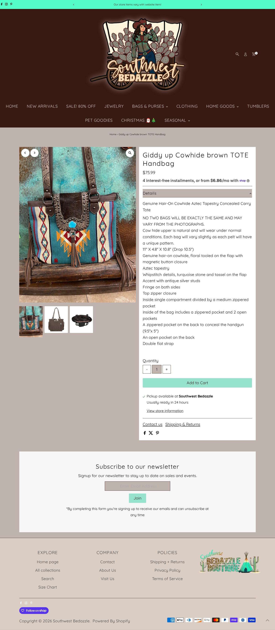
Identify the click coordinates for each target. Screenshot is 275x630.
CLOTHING (187, 106)
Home (113, 134)
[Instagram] (6, 4)
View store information (165, 411)
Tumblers (258, 106)
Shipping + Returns (167, 561)
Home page (48, 561)
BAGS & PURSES (148, 106)
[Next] (201, 4)
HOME (12, 106)
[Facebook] (1, 4)
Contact (107, 561)
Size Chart (47, 587)
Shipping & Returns (182, 424)
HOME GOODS (221, 106)
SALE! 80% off (81, 106)
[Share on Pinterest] (157, 433)
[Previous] (74, 4)
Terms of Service (167, 578)
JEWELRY (113, 106)
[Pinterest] (11, 4)
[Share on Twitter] (151, 433)
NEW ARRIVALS (42, 106)
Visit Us (107, 578)
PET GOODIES (99, 120)
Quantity (150, 360)
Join (137, 498)
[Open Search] (237, 54)
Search (47, 578)
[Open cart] (254, 54)
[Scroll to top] (267, 619)
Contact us (152, 424)
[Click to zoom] (130, 153)
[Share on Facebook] (145, 433)
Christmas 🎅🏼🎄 (138, 120)
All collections (47, 570)
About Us (107, 570)
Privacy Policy (167, 570)
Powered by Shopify (111, 620)
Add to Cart (197, 382)
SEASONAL (176, 120)
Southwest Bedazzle (71, 620)
